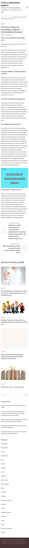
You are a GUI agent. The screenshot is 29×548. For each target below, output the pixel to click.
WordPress (22, 543)
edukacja (3, 468)
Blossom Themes (7, 543)
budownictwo (4, 455)
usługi (3, 23)
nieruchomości (5, 484)
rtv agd (3, 508)
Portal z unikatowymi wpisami (10, 4)
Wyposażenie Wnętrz (6, 528)
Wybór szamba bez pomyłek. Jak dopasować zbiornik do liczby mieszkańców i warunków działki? (14, 420)
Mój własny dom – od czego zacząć (12, 387)
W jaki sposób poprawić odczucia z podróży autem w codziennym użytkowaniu (14, 426)
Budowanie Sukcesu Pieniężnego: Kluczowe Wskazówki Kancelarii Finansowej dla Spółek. (12, 357)
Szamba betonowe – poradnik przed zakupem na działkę (13, 406)
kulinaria (3, 476)
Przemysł (3, 492)
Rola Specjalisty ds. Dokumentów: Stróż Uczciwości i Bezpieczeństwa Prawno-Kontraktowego (14, 293)
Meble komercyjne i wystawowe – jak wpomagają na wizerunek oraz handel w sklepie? (14, 432)
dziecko (3, 464)
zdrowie (3, 532)
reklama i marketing (6, 500)
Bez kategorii (4, 447)
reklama (3, 496)
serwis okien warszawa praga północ (14, 178)
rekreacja (3, 504)
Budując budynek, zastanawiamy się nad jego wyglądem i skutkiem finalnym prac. (14, 322)
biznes (3, 451)
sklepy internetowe (6, 512)
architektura (4, 443)
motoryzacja (4, 480)
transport (3, 516)
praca (2, 488)
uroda (2, 520)
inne (2, 472)
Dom (2, 460)
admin (2, 35)
